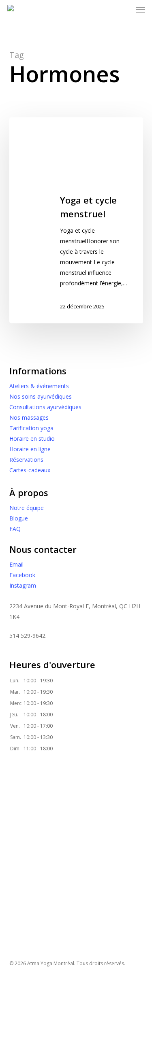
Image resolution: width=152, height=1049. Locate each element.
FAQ (15, 529)
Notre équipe (26, 508)
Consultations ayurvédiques (45, 407)
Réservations (26, 459)
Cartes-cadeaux (29, 470)
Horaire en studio (32, 438)
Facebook (22, 575)
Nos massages (29, 417)
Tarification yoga (31, 428)
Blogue (18, 518)
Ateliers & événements (39, 386)
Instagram (22, 585)
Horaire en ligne (30, 449)
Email (16, 564)
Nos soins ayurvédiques (40, 396)
